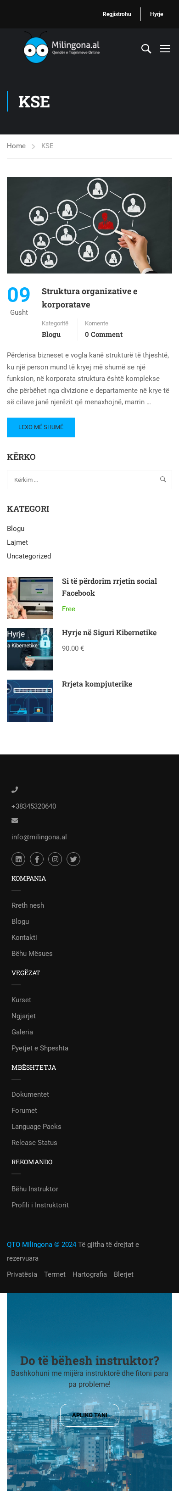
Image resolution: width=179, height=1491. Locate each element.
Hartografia (90, 1274)
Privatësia (22, 1274)
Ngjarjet (23, 1016)
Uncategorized (29, 556)
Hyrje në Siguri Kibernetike (109, 632)
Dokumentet (30, 1094)
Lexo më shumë (40, 424)
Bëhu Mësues (32, 953)
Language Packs (36, 1126)
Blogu (51, 334)
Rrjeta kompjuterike (97, 683)
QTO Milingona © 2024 (41, 1244)
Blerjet (124, 1274)
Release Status (34, 1143)
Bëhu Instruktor (34, 1189)
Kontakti (24, 937)
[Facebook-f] (37, 859)
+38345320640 (33, 806)
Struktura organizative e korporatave (89, 297)
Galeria (22, 1032)
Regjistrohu (117, 14)
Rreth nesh (27, 905)
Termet (55, 1274)
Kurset (21, 1000)
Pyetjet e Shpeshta (39, 1048)
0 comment (104, 334)
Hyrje (156, 14)
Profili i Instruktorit (40, 1205)
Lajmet (17, 542)
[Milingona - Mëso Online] (73, 48)
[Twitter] (73, 859)
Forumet (24, 1110)
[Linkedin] (18, 859)
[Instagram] (55, 859)
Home (16, 146)
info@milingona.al (39, 837)
